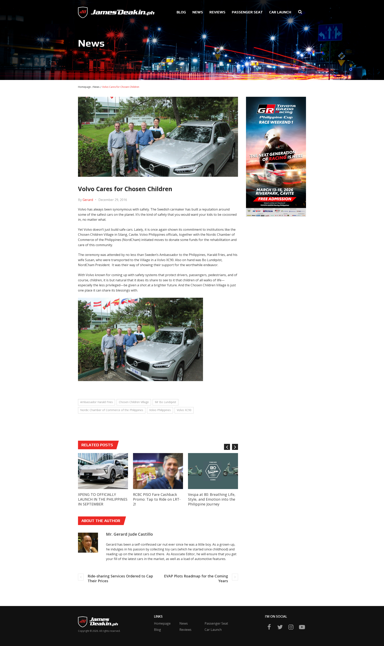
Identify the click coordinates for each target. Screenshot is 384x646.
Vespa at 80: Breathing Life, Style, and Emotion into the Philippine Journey (211, 499)
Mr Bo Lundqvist (165, 402)
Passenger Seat (247, 12)
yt (302, 627)
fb (269, 627)
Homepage (84, 87)
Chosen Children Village (134, 402)
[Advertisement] (276, 248)
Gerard (88, 200)
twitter (280, 627)
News (197, 12)
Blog (181, 12)
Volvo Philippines (160, 410)
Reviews (217, 12)
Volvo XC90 (184, 410)
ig (291, 627)
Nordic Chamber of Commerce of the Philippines (111, 410)
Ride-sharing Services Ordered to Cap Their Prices (120, 578)
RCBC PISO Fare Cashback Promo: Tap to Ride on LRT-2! (157, 499)
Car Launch (280, 12)
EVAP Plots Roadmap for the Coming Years (196, 578)
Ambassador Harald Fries (96, 402)
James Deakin (91, 11)
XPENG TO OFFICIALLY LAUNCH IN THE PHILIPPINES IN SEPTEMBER (102, 499)
